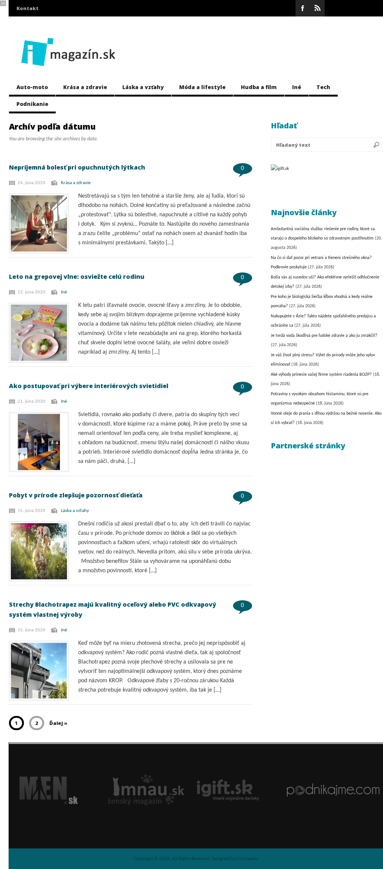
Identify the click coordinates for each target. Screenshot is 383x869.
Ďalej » (58, 723)
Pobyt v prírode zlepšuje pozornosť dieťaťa (76, 495)
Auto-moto (32, 87)
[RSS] (317, 8)
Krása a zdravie (85, 87)
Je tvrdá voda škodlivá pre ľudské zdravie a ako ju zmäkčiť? (324, 335)
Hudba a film (259, 87)
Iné (296, 87)
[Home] (68, 72)
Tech (323, 87)
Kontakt (27, 8)
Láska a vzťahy (143, 87)
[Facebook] (302, 8)
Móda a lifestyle (202, 87)
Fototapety (247, 858)
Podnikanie (32, 103)
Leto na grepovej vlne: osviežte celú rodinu (76, 276)
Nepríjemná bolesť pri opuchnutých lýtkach (77, 167)
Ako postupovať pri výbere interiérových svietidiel (88, 386)
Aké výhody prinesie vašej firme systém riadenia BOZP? (321, 374)
